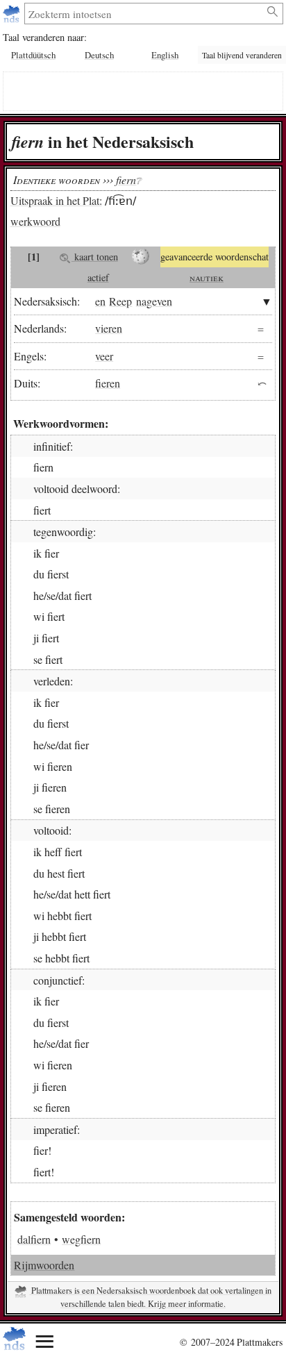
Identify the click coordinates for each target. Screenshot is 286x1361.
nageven (154, 301)
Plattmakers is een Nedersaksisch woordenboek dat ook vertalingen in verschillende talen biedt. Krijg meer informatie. (150, 1297)
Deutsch (99, 55)
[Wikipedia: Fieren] (140, 257)
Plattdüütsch (33, 55)
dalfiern (34, 1239)
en (100, 301)
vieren (108, 328)
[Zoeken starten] (273, 12)
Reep (120, 301)
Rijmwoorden (44, 1265)
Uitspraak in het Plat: (56, 200)
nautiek (207, 277)
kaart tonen (95, 256)
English (164, 55)
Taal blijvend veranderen (242, 55)
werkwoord (35, 221)
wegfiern (81, 1239)
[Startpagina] (13, 13)
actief (98, 277)
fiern (126, 179)
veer (104, 356)
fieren (107, 383)
